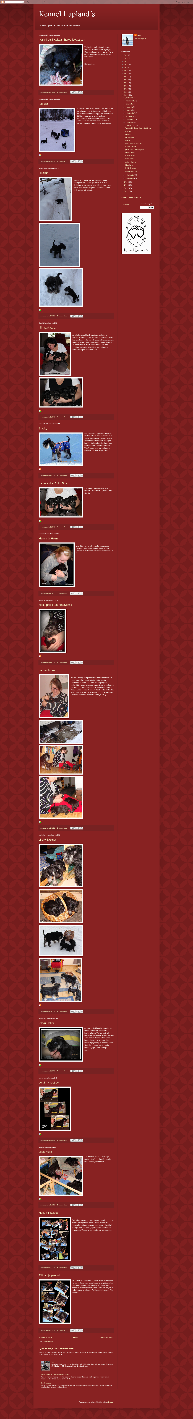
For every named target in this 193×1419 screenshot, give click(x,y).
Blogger (110, 1402)
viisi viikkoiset (47, 839)
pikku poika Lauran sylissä (55, 604)
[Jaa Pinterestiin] (81, 92)
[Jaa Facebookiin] (79, 92)
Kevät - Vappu (46, 1383)
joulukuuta (130, 98)
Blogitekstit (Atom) (49, 1341)
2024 (126, 55)
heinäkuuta (130, 113)
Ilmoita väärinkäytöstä (131, 198)
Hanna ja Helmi (48, 538)
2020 (126, 67)
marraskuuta (130, 101)
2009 (126, 185)
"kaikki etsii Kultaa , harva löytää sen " (63, 39)
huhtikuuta (130, 122)
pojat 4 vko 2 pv (49, 1082)
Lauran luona (47, 670)
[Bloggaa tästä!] (74, 92)
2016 (126, 80)
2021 (126, 64)
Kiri (52, 1362)
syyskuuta (129, 107)
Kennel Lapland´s (67, 13)
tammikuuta (130, 178)
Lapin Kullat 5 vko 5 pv (53, 483)
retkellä (43, 103)
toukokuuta (130, 119)
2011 (126, 95)
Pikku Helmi (46, 1023)
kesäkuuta (129, 116)
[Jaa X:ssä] (76, 92)
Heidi (139, 35)
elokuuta (129, 110)
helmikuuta (130, 175)
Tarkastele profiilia (140, 39)
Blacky (43, 428)
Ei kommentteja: (62, 92)
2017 (126, 77)
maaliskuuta (130, 125)
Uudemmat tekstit (45, 1337)
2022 (126, 61)
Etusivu (76, 1337)
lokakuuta (129, 104)
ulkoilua (43, 173)
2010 (126, 182)
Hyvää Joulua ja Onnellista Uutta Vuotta (56, 1349)
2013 (126, 89)
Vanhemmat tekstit (106, 1337)
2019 (126, 70)
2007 (126, 191)
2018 (126, 74)
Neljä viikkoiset (48, 1212)
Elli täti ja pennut (49, 1275)
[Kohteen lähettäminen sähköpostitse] (71, 92)
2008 (126, 188)
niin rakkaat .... (48, 327)
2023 (126, 58)
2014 (126, 86)
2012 (126, 92)
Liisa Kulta (45, 1151)
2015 (126, 83)
